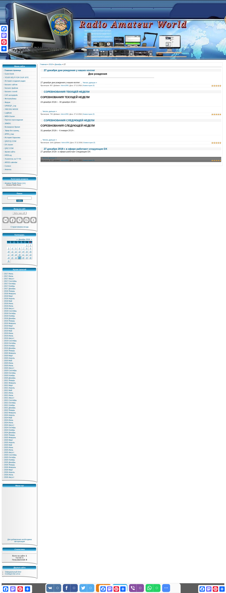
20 (20, 255)
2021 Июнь (8, 393)
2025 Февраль (10, 437)
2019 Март (8, 326)
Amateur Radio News (13, 183)
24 (9, 258)
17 (9, 255)
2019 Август (9, 338)
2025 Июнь (8, 447)
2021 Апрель (9, 388)
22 (27, 255)
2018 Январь (9, 291)
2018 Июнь (8, 303)
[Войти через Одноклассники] (33, 220)
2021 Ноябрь (9, 405)
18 (12, 255)
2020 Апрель (9, 358)
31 (9, 261)
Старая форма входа (19, 227)
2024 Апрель (9, 415)
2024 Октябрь (10, 428)
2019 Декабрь (10, 348)
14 (23, 251)
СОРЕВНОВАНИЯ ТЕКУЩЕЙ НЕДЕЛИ (67, 91)
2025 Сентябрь (10, 455)
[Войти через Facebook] (12, 220)
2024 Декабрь (10, 432)
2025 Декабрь (10, 462)
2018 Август (9, 308)
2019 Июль (8, 336)
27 (20, 258)
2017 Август (9, 279)
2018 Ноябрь (9, 316)
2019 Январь (9, 321)
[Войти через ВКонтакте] (5, 220)
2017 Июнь (8, 274)
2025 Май (8, 445)
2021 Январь (9, 380)
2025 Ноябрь (9, 460)
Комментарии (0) (88, 85)
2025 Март (8, 440)
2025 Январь (9, 435)
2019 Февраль (10, 323)
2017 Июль (8, 276)
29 (27, 258)
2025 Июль (8, 450)
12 (16, 251)
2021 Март (8, 385)
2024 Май (8, 418)
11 (12, 251)
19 (16, 255)
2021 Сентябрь (10, 400)
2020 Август (9, 368)
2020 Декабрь (10, 378)
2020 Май (8, 361)
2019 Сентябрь (10, 341)
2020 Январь (9, 351)
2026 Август (9, 477)
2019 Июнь (8, 333)
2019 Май (8, 331)
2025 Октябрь (10, 457)
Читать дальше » (90, 83)
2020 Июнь (8, 363)
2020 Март (8, 356)
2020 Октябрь (10, 373)
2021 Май (8, 390)
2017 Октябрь (10, 284)
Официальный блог (13, 572)
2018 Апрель (9, 298)
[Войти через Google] (26, 220)
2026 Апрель (9, 472)
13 (20, 251)
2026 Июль (8, 475)
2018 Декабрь (10, 318)
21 (23, 255)
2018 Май (8, 301)
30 (30, 258)
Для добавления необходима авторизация (19, 540)
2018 (51, 64)
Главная (43, 64)
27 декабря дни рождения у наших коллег (69, 70)
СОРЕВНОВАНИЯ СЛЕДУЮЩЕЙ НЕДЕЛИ (69, 120)
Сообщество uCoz (12, 574)
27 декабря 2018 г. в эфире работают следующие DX (75, 148)
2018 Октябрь (10, 313)
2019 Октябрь (10, 343)
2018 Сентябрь (10, 311)
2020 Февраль (10, 353)
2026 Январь (9, 465)
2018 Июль (8, 306)
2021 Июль (8, 395)
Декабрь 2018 (24, 239)
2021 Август (9, 398)
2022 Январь (9, 410)
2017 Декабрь (10, 289)
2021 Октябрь (10, 403)
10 (9, 251)
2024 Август (9, 425)
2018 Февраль (10, 294)
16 (30, 251)
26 (16, 258)
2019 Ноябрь (9, 346)
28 (23, 258)
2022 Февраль (10, 413)
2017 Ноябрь (9, 286)
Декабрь (58, 64)
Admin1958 (64, 85)
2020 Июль (8, 365)
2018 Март (8, 296)
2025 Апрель (9, 442)
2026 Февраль (10, 467)
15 (27, 251)
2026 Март (8, 470)
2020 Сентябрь (10, 370)
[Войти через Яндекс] (19, 220)
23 (30, 255)
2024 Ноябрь (9, 430)
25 (12, 258)
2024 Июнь (8, 420)
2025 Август (9, 452)
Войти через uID (19, 213)
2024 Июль (8, 423)
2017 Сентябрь (10, 281)
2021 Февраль (10, 383)
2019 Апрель (9, 328)
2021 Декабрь (10, 408)
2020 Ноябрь (9, 375)
